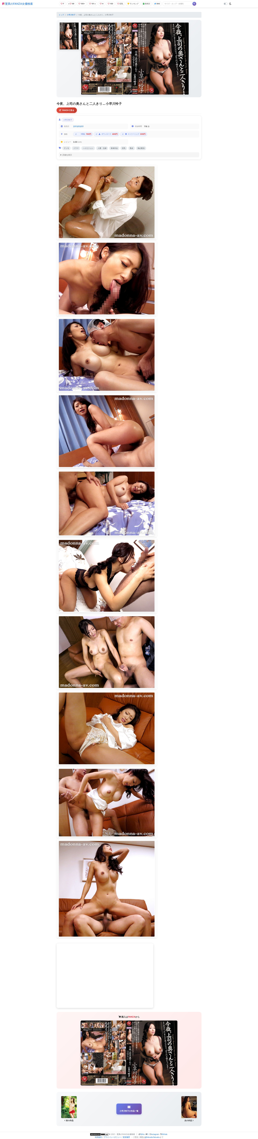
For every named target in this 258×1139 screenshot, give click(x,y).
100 (111, 4)
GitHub (164, 1134)
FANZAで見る (68, 110)
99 (73, 4)
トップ (61, 15)
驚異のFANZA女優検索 (18, 3)
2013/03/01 (78, 126)
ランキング (134, 4)
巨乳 (121, 4)
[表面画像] (69, 36)
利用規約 (98, 1137)
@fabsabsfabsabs (152, 1137)
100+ (83, 4)
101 (93, 4)
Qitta (142, 1134)
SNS (158, 4)
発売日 (147, 4)
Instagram (155, 1134)
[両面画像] (135, 58)
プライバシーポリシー (112, 1137)
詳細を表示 (67, 155)
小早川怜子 (71, 15)
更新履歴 (126, 1137)
